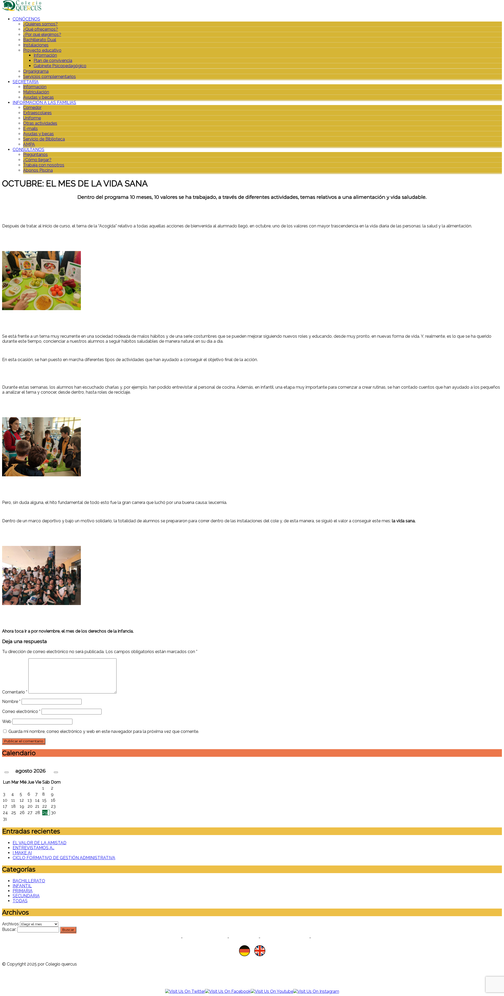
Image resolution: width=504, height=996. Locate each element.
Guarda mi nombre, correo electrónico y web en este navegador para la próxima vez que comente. (103, 731)
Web (6, 721)
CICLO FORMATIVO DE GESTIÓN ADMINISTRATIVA (64, 857)
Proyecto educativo (42, 50)
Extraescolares (37, 112)
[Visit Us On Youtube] (272, 991)
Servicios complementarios (49, 76)
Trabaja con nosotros (43, 165)
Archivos (10, 923)
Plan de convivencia (53, 60)
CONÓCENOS (26, 19)
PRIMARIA (23, 890)
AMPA (29, 144)
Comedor (32, 107)
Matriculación (36, 92)
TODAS (20, 900)
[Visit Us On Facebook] (228, 991)
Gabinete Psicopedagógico (60, 65)
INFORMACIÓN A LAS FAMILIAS (44, 102)
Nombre (11, 701)
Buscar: (9, 929)
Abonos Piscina (38, 170)
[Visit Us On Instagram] (316, 991)
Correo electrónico (21, 711)
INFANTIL (22, 885)
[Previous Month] (6, 772)
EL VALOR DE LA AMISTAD (39, 842)
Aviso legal (243, 937)
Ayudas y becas (38, 97)
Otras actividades (40, 123)
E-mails (30, 128)
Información (45, 55)
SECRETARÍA (26, 81)
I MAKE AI (22, 852)
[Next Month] (56, 772)
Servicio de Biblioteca (44, 139)
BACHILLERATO (29, 880)
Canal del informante (285, 937)
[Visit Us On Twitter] (185, 991)
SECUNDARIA (26, 895)
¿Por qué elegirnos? (42, 34)
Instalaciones (36, 45)
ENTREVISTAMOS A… (33, 847)
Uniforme (32, 118)
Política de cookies (205, 937)
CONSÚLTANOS (28, 149)
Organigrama (36, 71)
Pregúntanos (35, 154)
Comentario (14, 692)
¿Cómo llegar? (37, 159)
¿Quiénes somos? (40, 24)
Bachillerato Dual (39, 39)
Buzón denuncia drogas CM (342, 937)
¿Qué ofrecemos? (40, 29)
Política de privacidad (156, 937)
